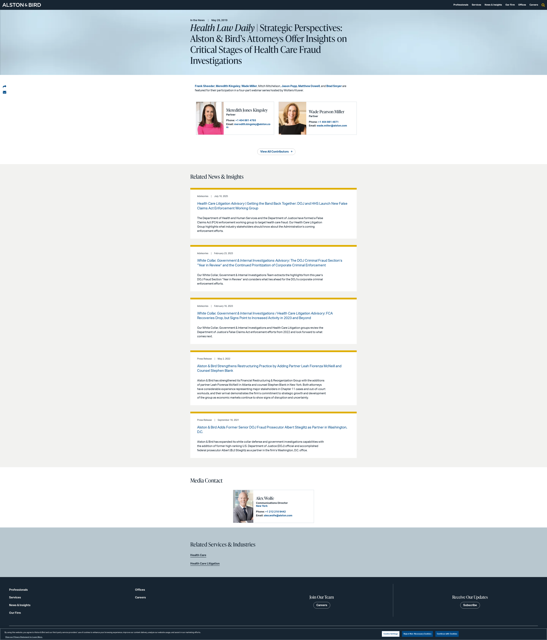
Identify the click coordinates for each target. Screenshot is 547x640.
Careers (533, 5)
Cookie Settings (390, 634)
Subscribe (470, 605)
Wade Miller (249, 86)
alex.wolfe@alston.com (278, 515)
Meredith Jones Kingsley (247, 110)
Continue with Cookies (447, 634)
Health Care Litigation (205, 563)
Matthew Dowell (309, 86)
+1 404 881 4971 (328, 122)
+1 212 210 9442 (275, 512)
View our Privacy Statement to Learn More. (24, 637)
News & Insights (493, 5)
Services (476, 5)
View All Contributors (274, 151)
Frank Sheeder (205, 86)
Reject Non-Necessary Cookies (417, 634)
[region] (273, 634)
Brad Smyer (334, 86)
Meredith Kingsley (228, 86)
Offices (522, 5)
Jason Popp (289, 86)
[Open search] (543, 4)
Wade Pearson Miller (326, 112)
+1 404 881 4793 (245, 120)
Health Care (198, 555)
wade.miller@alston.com (332, 125)
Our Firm (510, 5)
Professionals (460, 5)
